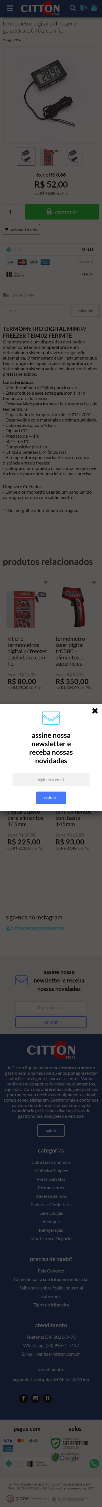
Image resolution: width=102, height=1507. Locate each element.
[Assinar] (51, 798)
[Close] (97, 712)
